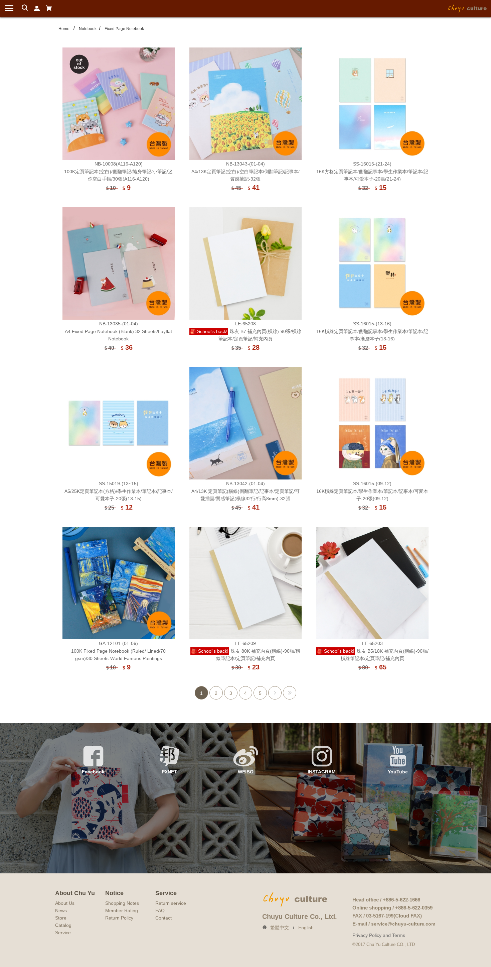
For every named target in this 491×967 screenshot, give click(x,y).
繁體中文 (279, 927)
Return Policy (119, 918)
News (61, 910)
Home (63, 28)
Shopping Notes (122, 903)
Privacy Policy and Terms (378, 935)
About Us (64, 903)
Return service (170, 903)
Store (60, 918)
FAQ (160, 910)
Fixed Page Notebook (124, 28)
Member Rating (121, 910)
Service (63, 932)
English (306, 927)
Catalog (63, 925)
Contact (163, 918)
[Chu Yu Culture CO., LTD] (468, 8)
